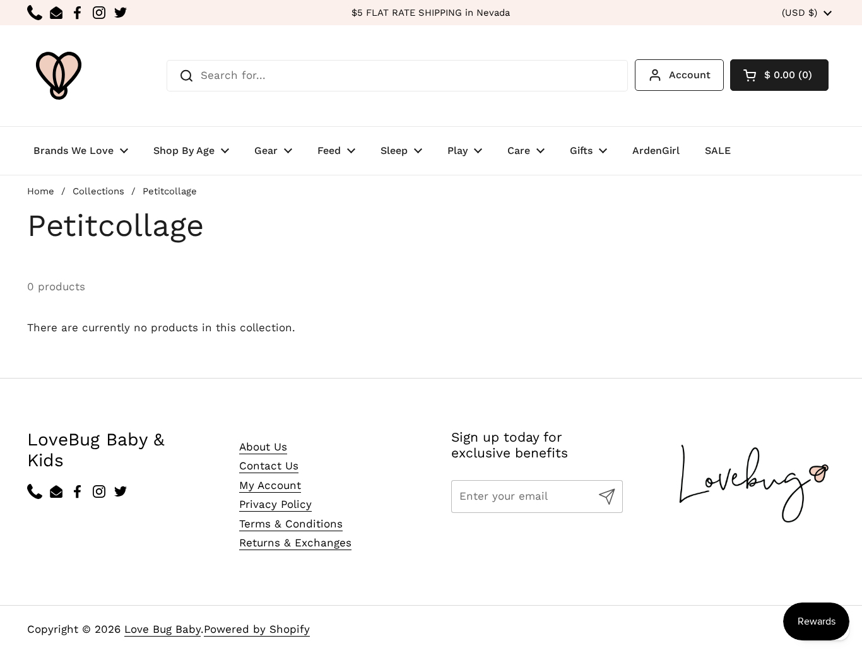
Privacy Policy (275, 504)
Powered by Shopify (257, 629)
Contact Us (268, 465)
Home (40, 191)
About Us (263, 446)
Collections (98, 191)
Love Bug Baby (162, 629)
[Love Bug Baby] (58, 75)
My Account (270, 485)
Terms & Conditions (291, 523)
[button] (779, 75)
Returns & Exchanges (295, 542)
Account (690, 75)
